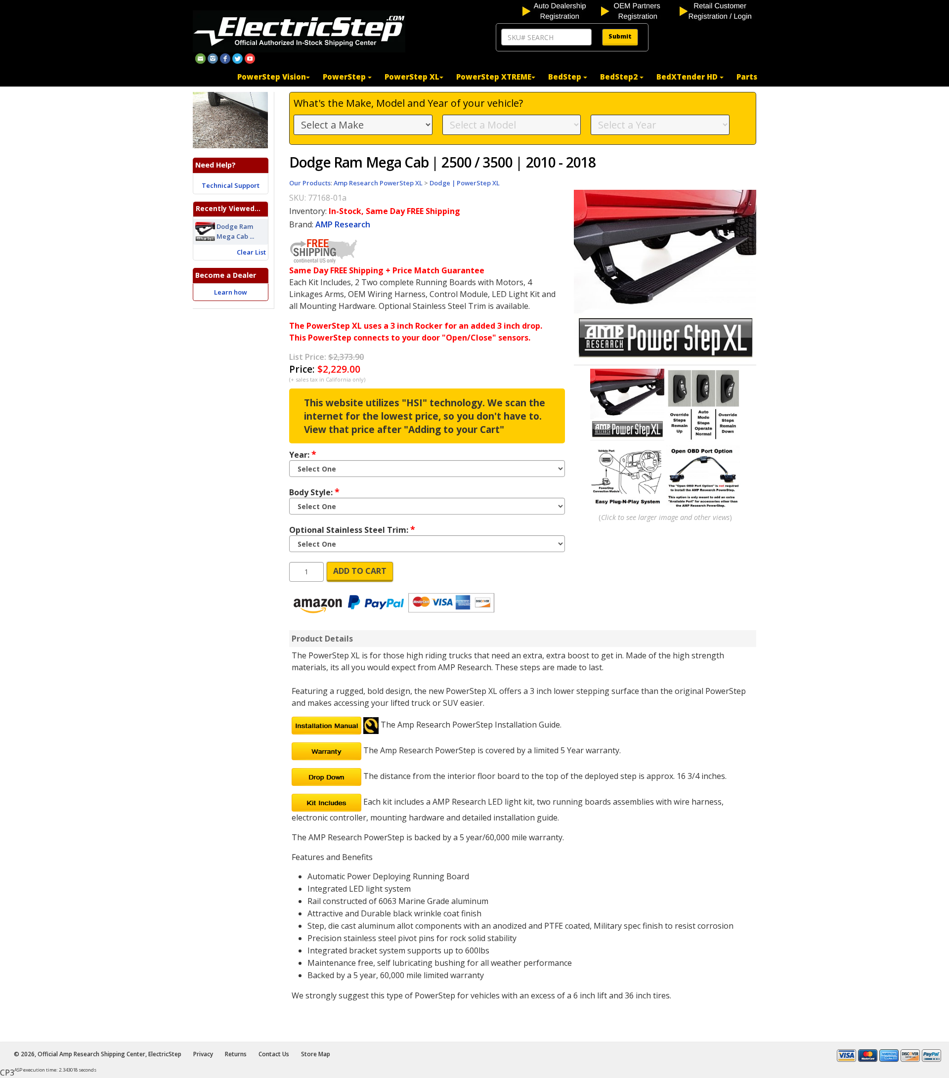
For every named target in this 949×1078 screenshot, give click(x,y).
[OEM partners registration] (639, 10)
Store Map (315, 1054)
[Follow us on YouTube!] (250, 57)
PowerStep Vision (271, 77)
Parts (746, 77)
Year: (302, 454)
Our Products (310, 182)
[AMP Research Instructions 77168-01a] (326, 724)
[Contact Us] (200, 57)
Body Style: (314, 492)
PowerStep (345, 77)
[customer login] (718, 10)
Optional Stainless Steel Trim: (352, 529)
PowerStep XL (412, 77)
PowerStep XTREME (493, 77)
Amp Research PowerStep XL (378, 182)
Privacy (203, 1054)
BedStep (565, 77)
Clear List (251, 252)
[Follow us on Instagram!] (213, 57)
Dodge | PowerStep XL (465, 182)
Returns (236, 1054)
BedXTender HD (688, 77)
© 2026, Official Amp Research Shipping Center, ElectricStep (97, 1054)
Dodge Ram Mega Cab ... (235, 231)
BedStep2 (620, 77)
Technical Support (230, 185)
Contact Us (274, 1054)
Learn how (230, 292)
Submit (620, 36)
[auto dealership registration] (560, 10)
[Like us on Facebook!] (225, 57)
